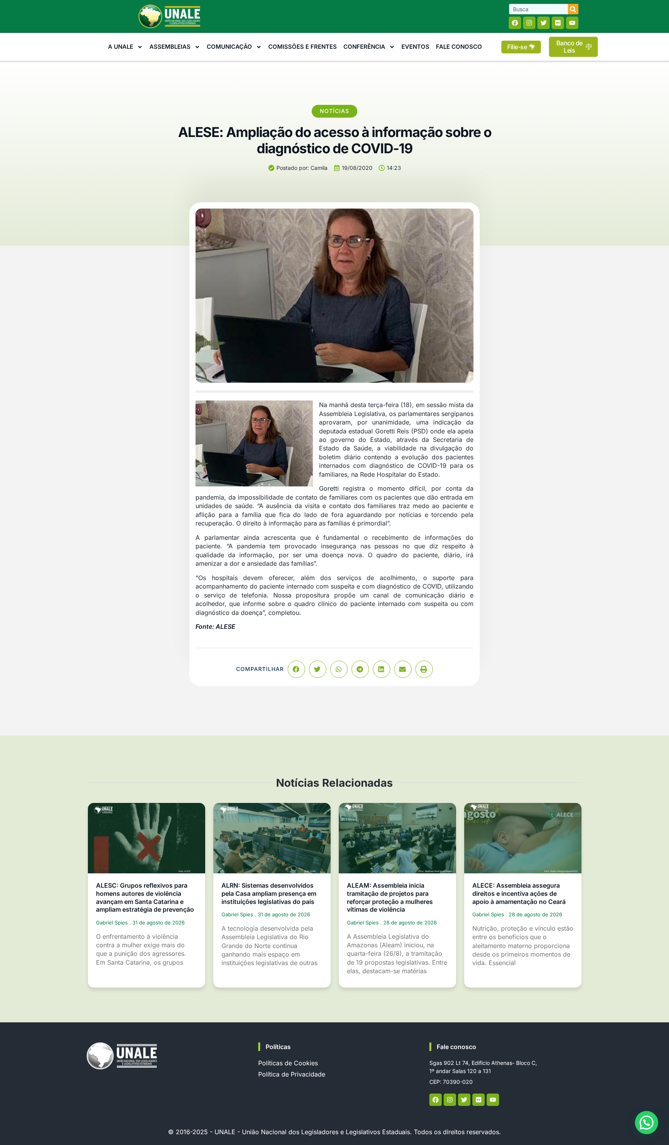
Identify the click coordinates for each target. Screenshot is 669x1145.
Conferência (364, 46)
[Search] (573, 9)
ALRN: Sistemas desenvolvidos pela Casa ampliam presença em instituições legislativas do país (268, 893)
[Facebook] (515, 23)
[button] (296, 669)
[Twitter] (543, 23)
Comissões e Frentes (302, 46)
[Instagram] (529, 23)
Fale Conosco (459, 46)
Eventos (415, 46)
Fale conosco (456, 1047)
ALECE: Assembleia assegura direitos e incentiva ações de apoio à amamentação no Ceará (519, 893)
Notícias (334, 111)
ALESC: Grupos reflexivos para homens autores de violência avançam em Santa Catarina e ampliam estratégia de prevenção (145, 897)
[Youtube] (572, 23)
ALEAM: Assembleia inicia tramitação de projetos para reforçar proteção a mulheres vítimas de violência (390, 897)
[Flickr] (558, 23)
